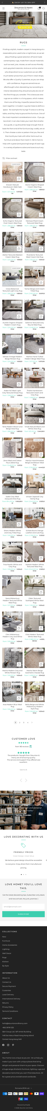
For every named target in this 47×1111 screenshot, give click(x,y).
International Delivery (11, 999)
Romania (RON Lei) (22, 1088)
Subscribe (23, 914)
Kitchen (5, 962)
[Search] (43, 8)
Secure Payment (9, 986)
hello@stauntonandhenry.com (14, 1023)
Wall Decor (6, 953)
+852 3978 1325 (8, 1027)
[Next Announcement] (44, 2)
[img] (23, 743)
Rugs (4, 957)
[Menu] (3, 8)
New (4, 937)
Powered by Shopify (23, 1105)
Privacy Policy (7, 1007)
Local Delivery (8, 995)
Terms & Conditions (10, 1011)
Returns (5, 1003)
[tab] (21, 874)
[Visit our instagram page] (8, 1045)
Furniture (6, 941)
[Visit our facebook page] (3, 1045)
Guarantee (6, 990)
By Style (5, 966)
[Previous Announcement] (2, 2)
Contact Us (6, 982)
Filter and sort (11, 158)
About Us (6, 978)
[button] (21, 780)
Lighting (5, 949)
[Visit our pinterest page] (13, 1045)
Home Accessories (9, 945)
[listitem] (23, 2)
